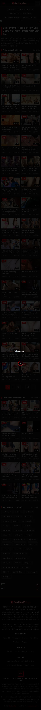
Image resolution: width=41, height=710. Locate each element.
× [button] (20, 363)
